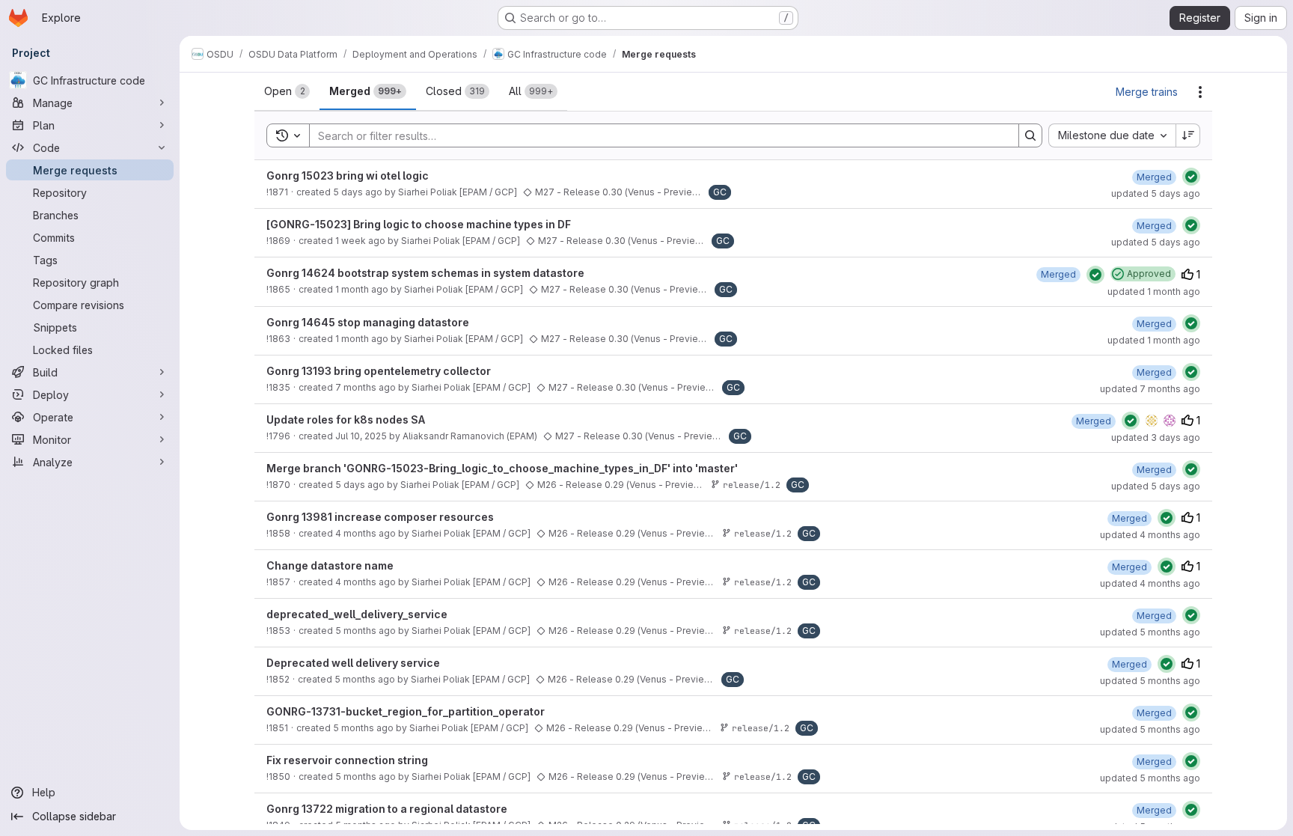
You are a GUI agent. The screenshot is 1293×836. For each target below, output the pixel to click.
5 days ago (357, 192)
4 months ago (365, 533)
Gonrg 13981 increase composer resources (380, 516)
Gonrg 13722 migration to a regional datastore (386, 808)
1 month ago (361, 289)
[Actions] (1200, 92)
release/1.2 (751, 484)
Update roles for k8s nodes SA (345, 419)
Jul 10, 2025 (361, 436)
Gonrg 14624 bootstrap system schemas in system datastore (425, 272)
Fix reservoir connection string (347, 760)
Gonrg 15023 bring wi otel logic (347, 175)
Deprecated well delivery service (353, 662)
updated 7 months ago (1150, 388)
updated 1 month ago (1153, 291)
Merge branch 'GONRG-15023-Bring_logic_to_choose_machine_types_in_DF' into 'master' (502, 468)
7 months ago (365, 387)
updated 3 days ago (1155, 437)
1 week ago (360, 240)
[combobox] (1112, 135)
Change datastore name (330, 565)
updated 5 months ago (1150, 632)
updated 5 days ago (1155, 193)
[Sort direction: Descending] (1188, 135)
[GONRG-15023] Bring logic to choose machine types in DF (418, 224)
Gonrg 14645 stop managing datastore (367, 322)
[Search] (1030, 135)
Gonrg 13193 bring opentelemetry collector (378, 370)
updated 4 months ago (1150, 534)
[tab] (287, 91)
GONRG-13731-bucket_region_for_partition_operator (405, 711)
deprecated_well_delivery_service (356, 614)
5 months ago (365, 630)
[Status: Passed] (1191, 177)
